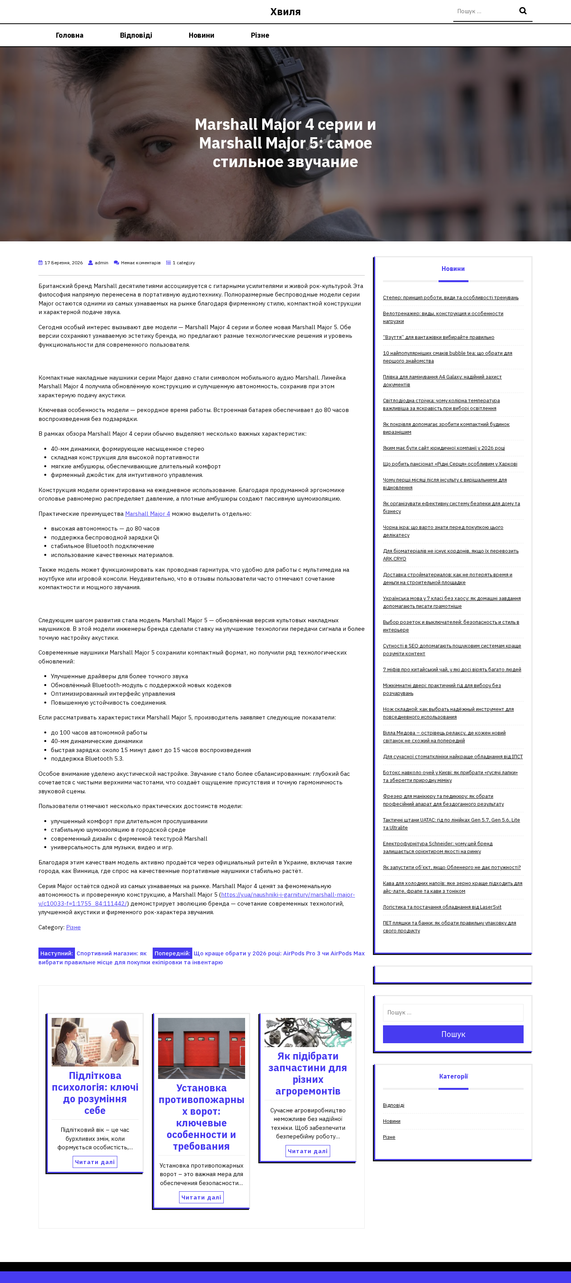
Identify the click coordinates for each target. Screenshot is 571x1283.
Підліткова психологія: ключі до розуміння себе (95, 1093)
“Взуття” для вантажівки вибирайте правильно (438, 337)
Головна (70, 35)
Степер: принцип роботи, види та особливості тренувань (451, 297)
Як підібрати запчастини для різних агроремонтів (307, 1073)
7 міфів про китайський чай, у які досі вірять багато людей (452, 669)
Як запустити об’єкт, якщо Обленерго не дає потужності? (452, 867)
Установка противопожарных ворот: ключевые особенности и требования (201, 1116)
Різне (260, 35)
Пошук (524, 11)
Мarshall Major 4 (147, 513)
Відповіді (136, 35)
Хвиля (285, 11)
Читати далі (95, 1162)
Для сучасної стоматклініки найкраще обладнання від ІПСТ (453, 756)
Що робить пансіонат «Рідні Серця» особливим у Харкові (450, 464)
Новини (201, 35)
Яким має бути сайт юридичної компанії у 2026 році (444, 448)
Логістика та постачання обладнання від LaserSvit (442, 907)
